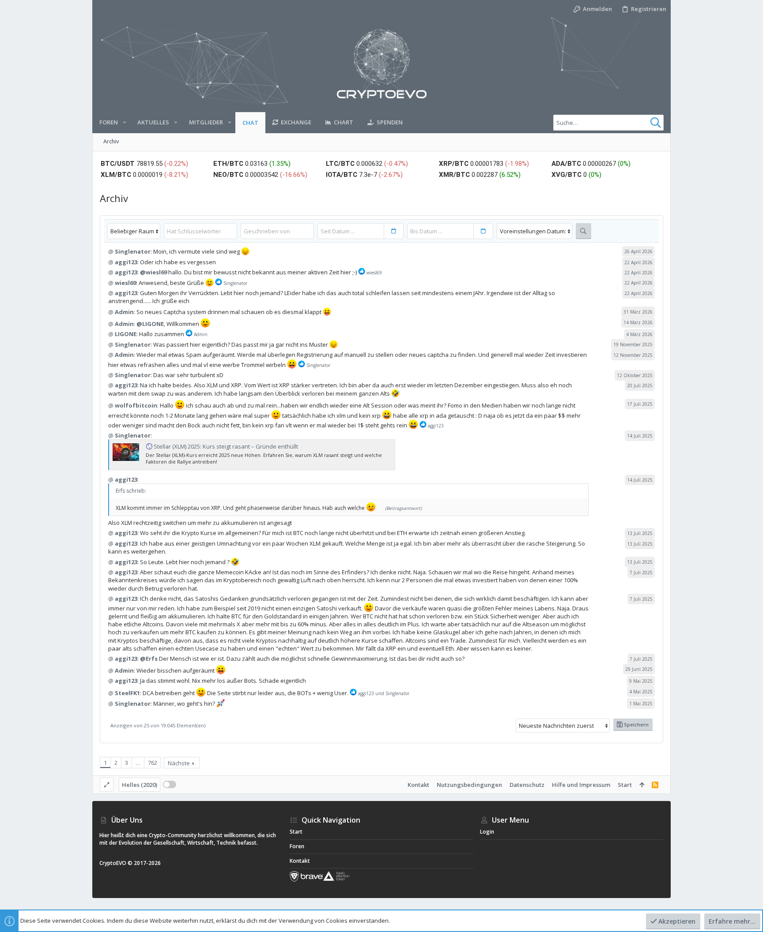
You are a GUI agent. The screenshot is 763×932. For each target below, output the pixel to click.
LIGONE (125, 334)
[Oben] (642, 784)
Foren (297, 846)
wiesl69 (125, 283)
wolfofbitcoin (136, 405)
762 (152, 763)
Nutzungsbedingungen (469, 785)
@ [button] (110, 251)
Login (487, 831)
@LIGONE (150, 324)
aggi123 (126, 262)
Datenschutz (527, 785)
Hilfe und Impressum (581, 785)
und (383, 693)
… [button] (138, 763)
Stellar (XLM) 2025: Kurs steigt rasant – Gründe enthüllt (226, 446)
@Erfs (149, 659)
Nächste (179, 763)
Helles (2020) (139, 785)
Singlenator (133, 251)
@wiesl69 (153, 272)
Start (625, 785)
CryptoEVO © (115, 863)
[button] (124, 122)
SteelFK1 (127, 693)
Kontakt (418, 785)
